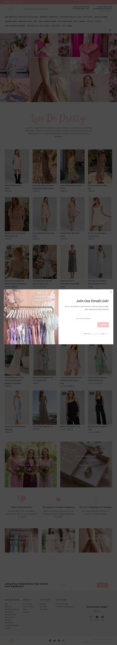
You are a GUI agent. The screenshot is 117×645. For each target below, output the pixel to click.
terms (106, 334)
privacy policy (95, 334)
